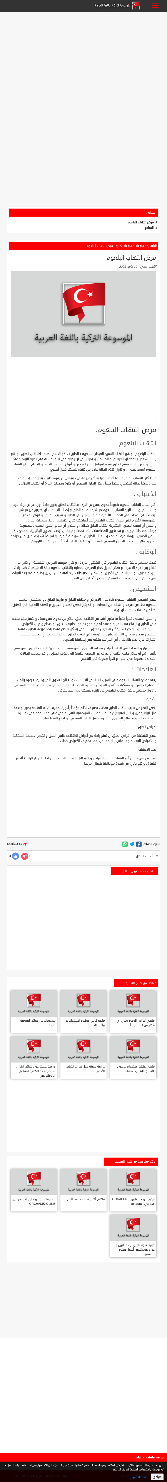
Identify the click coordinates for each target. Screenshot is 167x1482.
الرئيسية (152, 246)
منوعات (139, 246)
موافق (157, 1477)
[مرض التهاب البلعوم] (139, 844)
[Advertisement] (83, 43)
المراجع (149, 228)
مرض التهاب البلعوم (141, 222)
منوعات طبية (123, 246)
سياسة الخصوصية (139, 1477)
